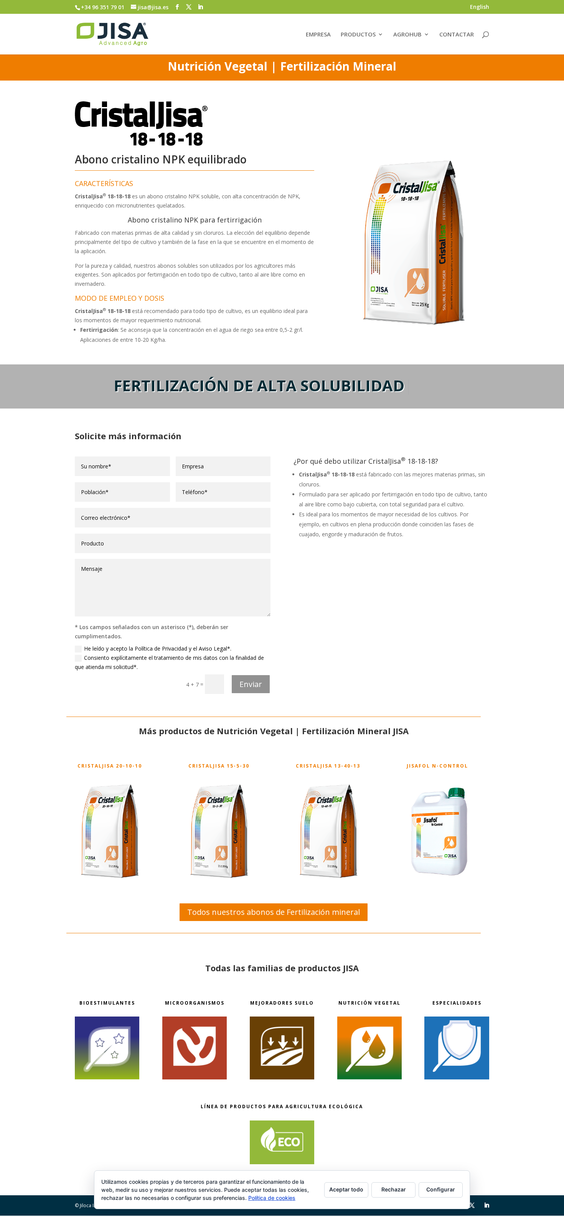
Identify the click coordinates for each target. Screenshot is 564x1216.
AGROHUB (407, 34)
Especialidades (457, 1003)
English (479, 7)
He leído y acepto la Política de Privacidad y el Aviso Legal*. (157, 648)
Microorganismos (194, 1003)
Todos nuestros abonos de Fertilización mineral (273, 912)
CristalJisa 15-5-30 (218, 766)
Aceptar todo (346, 1189)
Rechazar (393, 1189)
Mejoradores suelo (282, 1003)
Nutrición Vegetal (369, 1003)
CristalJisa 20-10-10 (110, 766)
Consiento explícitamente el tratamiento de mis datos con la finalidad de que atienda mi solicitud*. (169, 662)
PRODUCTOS (358, 34)
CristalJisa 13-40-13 (328, 766)
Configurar (440, 1189)
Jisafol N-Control (437, 766)
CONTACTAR (456, 34)
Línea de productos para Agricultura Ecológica (282, 1106)
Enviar (250, 684)
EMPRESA (318, 34)
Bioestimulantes (107, 1003)
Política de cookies (271, 1198)
